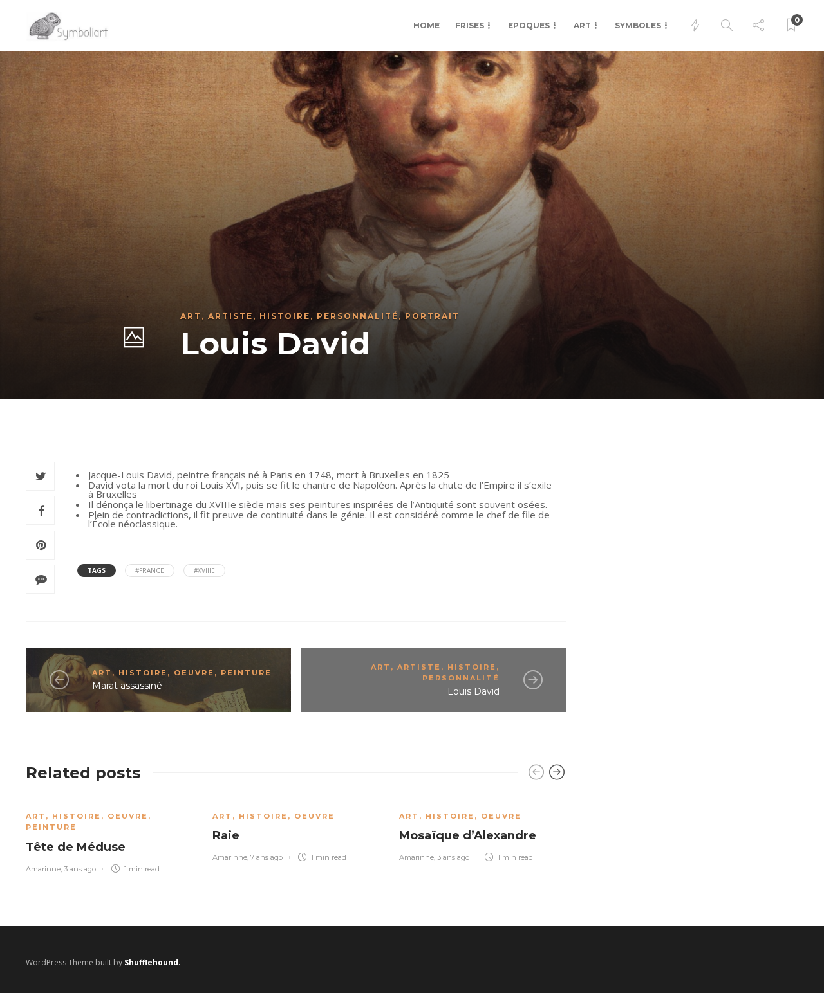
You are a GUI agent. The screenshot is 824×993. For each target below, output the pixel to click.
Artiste (230, 316)
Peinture (246, 672)
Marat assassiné (127, 685)
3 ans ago (80, 868)
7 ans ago (266, 857)
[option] (109, 834)
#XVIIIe (204, 570)
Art (582, 25)
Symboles (638, 25)
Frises (469, 25)
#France (149, 570)
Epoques (529, 25)
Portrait (432, 316)
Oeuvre (194, 672)
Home (426, 25)
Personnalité (357, 316)
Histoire (284, 316)
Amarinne (43, 868)
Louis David (473, 691)
